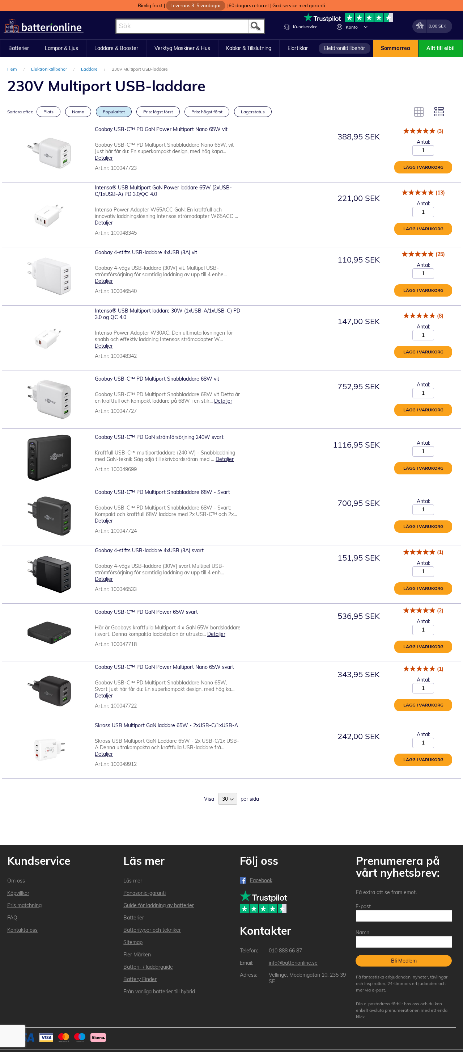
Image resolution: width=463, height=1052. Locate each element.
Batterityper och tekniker (152, 930)
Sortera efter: (20, 111)
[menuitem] (18, 48)
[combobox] (190, 26)
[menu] (231, 48)
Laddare (90, 69)
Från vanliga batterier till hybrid (159, 991)
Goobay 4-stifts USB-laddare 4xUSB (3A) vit (146, 252)
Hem (12, 69)
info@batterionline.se (293, 963)
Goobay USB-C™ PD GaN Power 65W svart (146, 612)
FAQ (12, 917)
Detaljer (104, 158)
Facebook (261, 880)
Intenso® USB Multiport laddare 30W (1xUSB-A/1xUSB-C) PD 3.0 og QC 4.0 (167, 313)
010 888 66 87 (285, 950)
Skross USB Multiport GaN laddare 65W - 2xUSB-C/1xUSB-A (166, 725)
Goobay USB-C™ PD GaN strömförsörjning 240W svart (159, 437)
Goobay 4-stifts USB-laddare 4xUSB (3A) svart (149, 550)
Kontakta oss (22, 930)
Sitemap (133, 942)
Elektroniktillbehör (49, 69)
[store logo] (44, 26)
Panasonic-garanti (144, 893)
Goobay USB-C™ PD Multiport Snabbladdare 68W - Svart (162, 492)
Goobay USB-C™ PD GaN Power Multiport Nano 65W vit (161, 129)
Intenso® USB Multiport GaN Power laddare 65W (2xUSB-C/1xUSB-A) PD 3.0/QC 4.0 (163, 190)
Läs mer (132, 880)
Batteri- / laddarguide (148, 967)
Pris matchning (24, 905)
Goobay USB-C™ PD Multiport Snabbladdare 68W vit (157, 379)
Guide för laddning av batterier (158, 905)
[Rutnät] (419, 112)
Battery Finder (140, 979)
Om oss (16, 880)
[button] (366, 27)
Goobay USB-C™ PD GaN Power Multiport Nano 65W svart (164, 667)
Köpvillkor (18, 893)
